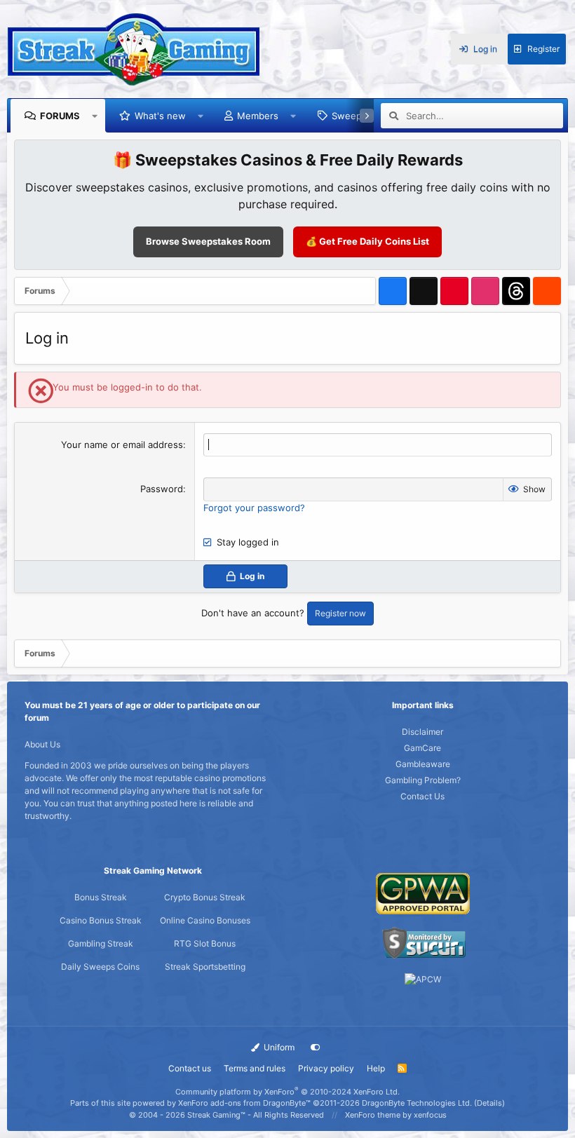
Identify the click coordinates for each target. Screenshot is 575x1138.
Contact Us (422, 796)
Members (257, 115)
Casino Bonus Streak (101, 920)
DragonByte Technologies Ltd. (417, 1103)
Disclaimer (422, 731)
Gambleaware (422, 764)
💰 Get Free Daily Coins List (367, 241)
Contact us (189, 1068)
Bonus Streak (100, 897)
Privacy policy (326, 1068)
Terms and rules (254, 1068)
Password (161, 488)
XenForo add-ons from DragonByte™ (244, 1103)
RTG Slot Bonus (205, 943)
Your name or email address (122, 444)
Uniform (278, 1047)
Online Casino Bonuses (205, 920)
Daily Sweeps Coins (100, 966)
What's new (160, 115)
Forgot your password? (254, 507)
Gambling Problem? (423, 780)
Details (489, 1103)
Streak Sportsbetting (205, 966)
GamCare (422, 748)
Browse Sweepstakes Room (208, 241)
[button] (95, 116)
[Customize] (315, 1047)
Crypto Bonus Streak (204, 897)
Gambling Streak (100, 943)
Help (376, 1068)
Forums (60, 115)
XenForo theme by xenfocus (396, 1115)
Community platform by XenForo (287, 1092)
